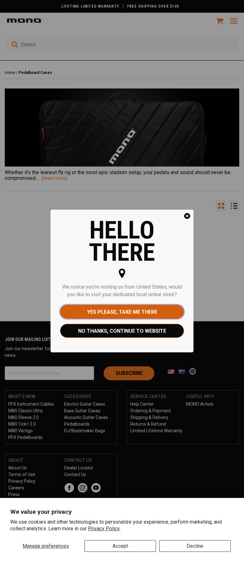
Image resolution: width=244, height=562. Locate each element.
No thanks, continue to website (122, 331)
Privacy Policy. (104, 529)
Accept (120, 546)
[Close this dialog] (187, 216)
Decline (194, 546)
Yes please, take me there (122, 312)
